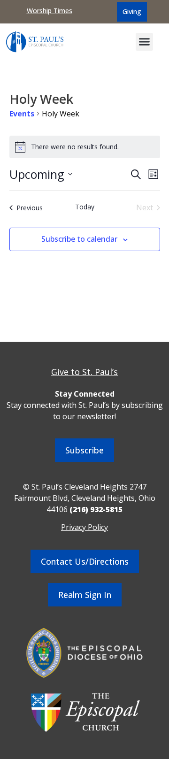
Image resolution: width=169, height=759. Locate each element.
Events (21, 113)
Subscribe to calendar (79, 239)
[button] (145, 42)
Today (84, 206)
